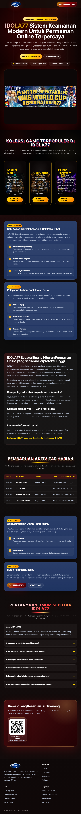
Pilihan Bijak (8, 802)
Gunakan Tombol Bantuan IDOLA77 (47, 438)
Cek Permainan (52, 56)
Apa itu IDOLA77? (13, 627)
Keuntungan (46, 776)
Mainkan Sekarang (14, 200)
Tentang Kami (9, 798)
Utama (44, 768)
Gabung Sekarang (67, 4)
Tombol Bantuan (16, 585)
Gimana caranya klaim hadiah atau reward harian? (26, 668)
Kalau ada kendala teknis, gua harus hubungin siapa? (28, 676)
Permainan (46, 772)
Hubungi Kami (9, 791)
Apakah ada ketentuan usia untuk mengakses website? (29, 684)
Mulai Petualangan (31, 56)
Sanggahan (46, 798)
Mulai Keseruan (40, 200)
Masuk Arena (64, 200)
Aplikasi (45, 780)
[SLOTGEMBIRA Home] (16, 4)
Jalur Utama (35, 585)
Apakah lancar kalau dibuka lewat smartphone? (26, 651)
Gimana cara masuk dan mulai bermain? (22, 643)
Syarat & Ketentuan (49, 795)
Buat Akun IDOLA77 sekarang (19, 438)
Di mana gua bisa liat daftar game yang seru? (24, 659)
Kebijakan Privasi (48, 791)
